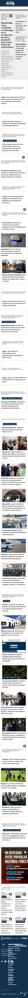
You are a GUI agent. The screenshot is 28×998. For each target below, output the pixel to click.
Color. (4, 301)
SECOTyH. (6, 834)
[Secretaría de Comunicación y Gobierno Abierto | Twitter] (5, 961)
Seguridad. (5, 249)
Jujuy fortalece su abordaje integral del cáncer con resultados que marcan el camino (21, 52)
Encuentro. (6, 452)
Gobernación (8, 500)
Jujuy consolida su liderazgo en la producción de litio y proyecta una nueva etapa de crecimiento (7, 36)
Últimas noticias (24, 946)
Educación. (6, 504)
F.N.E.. (4, 144)
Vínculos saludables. (9, 402)
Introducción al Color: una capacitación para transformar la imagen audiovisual (14, 303)
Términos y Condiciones (5, 989)
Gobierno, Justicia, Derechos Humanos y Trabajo (11, 980)
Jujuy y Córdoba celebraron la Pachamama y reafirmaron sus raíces (14, 380)
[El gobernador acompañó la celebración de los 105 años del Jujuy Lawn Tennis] (21, 920)
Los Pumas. (20, 22)
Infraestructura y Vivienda (12, 271)
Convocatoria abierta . (10, 681)
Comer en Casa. (8, 121)
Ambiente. (6, 807)
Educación (7, 574)
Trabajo (10, 952)
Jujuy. (3, 97)
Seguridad (11, 963)
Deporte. (4, 784)
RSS (2, 991)
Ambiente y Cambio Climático (11, 974)
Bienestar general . (9, 428)
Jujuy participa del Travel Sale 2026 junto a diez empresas (14, 532)
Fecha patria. (7, 733)
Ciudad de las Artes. (9, 578)
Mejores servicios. (8, 631)
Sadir (18, 896)
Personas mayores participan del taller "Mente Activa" (12, 430)
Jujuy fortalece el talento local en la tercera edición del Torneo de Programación (14, 761)
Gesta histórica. (7, 707)
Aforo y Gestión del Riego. (11, 275)
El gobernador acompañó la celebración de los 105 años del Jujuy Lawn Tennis (21, 929)
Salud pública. (21, 44)
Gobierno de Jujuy (8, 627)
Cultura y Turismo (9, 526)
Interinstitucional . (8, 325)
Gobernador (20, 921)
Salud (19, 40)
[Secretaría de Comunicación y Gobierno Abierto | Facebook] (2, 961)
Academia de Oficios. (9, 171)
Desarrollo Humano (10, 140)
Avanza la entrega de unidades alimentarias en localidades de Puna (14, 124)
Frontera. (4, 555)
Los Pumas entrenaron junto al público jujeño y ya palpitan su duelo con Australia (13, 786)
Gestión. (5, 759)
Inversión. (5, 478)
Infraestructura (12, 958)
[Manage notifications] (24, 995)
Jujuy (4, 896)
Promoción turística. (10, 530)
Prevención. (6, 223)
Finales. (5, 605)
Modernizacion (12, 984)
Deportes (6, 601)
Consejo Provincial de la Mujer (12, 398)
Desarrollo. (7, 23)
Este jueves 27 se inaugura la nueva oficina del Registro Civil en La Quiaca (13, 633)
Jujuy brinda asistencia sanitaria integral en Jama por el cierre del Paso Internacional (12, 557)
